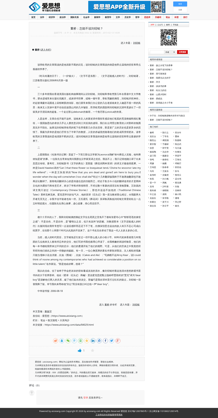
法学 (42, 17)
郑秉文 (153, 201)
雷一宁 (153, 182)
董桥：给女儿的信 (158, 90)
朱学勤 (165, 198)
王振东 (165, 171)
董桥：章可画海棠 (158, 73)
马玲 (152, 171)
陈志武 (178, 144)
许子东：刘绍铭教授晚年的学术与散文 (167, 115)
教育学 (108, 17)
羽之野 (178, 201)
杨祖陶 (153, 151)
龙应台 (153, 136)
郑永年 (178, 132)
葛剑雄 (153, 190)
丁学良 (165, 136)
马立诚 (178, 148)
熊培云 (178, 174)
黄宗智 (153, 144)
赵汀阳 (153, 155)
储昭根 (165, 190)
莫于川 (165, 201)
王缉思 (153, 167)
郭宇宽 (165, 148)
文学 (118, 17)
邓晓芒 (178, 163)
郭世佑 (178, 167)
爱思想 (52, 7)
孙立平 (165, 205)
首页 (33, 17)
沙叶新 (165, 186)
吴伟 (152, 186)
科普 (177, 17)
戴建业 (165, 155)
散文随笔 (52, 320)
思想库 (147, 17)
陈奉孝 (165, 167)
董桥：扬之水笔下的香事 (161, 65)
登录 (85, 397)
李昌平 (178, 155)
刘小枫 (165, 178)
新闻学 (97, 17)
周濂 (152, 163)
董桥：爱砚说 (156, 98)
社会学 (86, 17)
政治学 (63, 17)
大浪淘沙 (64, 320)
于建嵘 (165, 144)
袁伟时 (153, 174)
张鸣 (152, 159)
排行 (185, 17)
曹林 (177, 136)
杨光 (177, 205)
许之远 (153, 194)
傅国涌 (165, 140)
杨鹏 (164, 163)
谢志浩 (153, 205)
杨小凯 (178, 194)
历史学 (128, 17)
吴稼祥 (178, 190)
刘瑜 (177, 186)
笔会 (168, 17)
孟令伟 (178, 178)
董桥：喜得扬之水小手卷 (161, 102)
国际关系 (74, 17)
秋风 (152, 178)
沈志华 (165, 151)
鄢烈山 (153, 140)
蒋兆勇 (178, 182)
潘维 (177, 198)
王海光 (178, 159)
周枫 (164, 182)
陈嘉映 (178, 140)
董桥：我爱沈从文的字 (160, 77)
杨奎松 (165, 159)
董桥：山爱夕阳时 (158, 94)
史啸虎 (165, 174)
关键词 (158, 17)
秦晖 (152, 132)
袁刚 (164, 194)
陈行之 (165, 132)
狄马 (177, 171)
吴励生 (153, 198)
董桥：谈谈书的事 (158, 86)
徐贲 (152, 148)
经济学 (52, 17)
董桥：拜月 (155, 82)
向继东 (178, 151)
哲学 (137, 17)
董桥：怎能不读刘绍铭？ (161, 69)
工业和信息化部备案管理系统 (109, 414)
